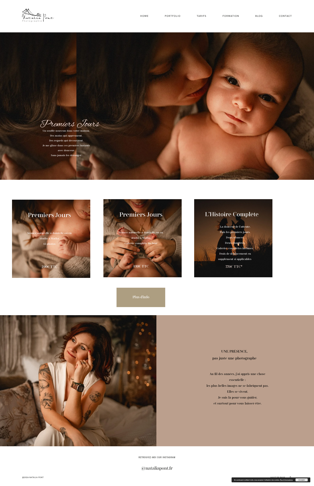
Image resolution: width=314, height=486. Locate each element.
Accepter (301, 480)
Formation (230, 15)
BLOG (259, 15)
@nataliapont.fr (157, 468)
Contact (285, 15)
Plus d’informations (286, 480)
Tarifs (201, 15)
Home (144, 15)
